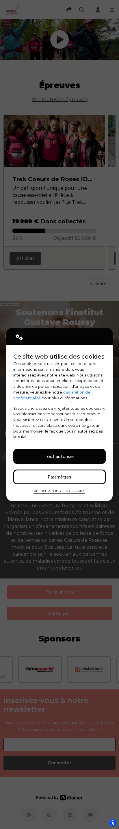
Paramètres (59, 477)
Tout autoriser (59, 456)
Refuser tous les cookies (59, 491)
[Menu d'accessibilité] (112, 822)
